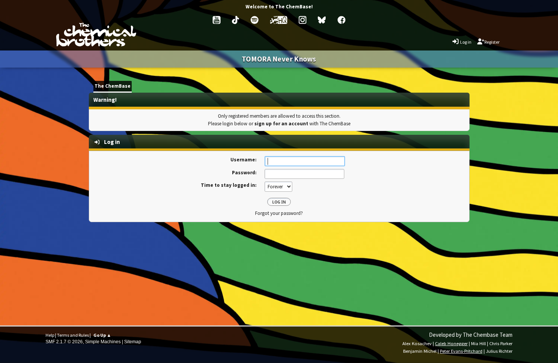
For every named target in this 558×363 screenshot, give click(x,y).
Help (50, 335)
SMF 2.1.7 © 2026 (64, 341)
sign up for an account (281, 123)
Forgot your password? (279, 213)
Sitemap (132, 341)
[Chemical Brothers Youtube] (217, 20)
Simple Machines (103, 341)
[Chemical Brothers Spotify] (255, 20)
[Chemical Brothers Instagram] (302, 20)
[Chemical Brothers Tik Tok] (235, 20)
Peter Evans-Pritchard (461, 351)
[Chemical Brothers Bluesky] (322, 20)
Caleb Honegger (451, 343)
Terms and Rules (73, 335)
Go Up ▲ (102, 335)
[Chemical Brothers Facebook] (341, 20)
